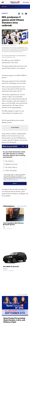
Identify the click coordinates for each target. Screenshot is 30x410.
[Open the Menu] (2, 2)
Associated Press (16, 107)
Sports (5, 13)
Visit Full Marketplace (22, 206)
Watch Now (25, 2)
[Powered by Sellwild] (24, 294)
